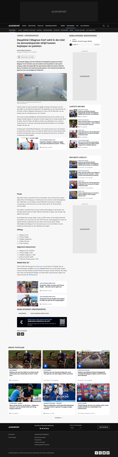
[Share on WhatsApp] (22, 334)
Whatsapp (32, 275)
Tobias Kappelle (26, 50)
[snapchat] (104, 452)
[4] (46, 428)
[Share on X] (18, 334)
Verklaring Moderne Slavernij (42, 444)
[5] (48, 428)
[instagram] (108, 452)
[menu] (103, 25)
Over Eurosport (12, 437)
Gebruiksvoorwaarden (40, 437)
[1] (40, 428)
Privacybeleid (38, 439)
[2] (42, 428)
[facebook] (96, 452)
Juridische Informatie (40, 442)
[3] (44, 428)
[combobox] (75, 428)
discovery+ (40, 266)
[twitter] (100, 452)
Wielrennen (20, 35)
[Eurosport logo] (14, 25)
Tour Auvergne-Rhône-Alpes (31, 35)
